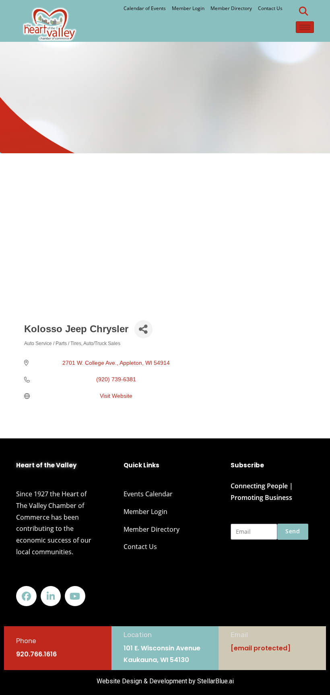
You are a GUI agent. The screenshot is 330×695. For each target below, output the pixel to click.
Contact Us (270, 8)
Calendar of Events (145, 8)
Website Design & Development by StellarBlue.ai (165, 681)
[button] (304, 11)
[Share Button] (143, 329)
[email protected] (261, 648)
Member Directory (231, 8)
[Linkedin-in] (51, 596)
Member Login (188, 8)
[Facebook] (26, 596)
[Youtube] (75, 596)
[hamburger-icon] (305, 27)
